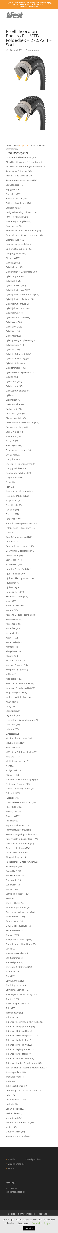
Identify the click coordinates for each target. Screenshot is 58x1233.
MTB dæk (10, 747)
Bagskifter (11, 194)
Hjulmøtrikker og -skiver (17, 578)
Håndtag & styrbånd (16, 569)
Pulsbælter (11, 797)
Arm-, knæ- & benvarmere (19, 180)
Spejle (9, 948)
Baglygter (10, 189)
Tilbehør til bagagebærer (18, 1026)
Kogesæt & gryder (14, 665)
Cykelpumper (12, 345)
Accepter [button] (29, 1228)
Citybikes (10, 258)
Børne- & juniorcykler (16, 221)
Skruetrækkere (13, 930)
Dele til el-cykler (14, 413)
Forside (11, 1159)
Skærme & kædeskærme (18, 912)
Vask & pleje (12, 1113)
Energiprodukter (14, 468)
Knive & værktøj (13, 660)
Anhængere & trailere (16, 171)
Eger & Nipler (12, 431)
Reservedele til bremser (18, 843)
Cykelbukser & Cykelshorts (19, 271)
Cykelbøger (11, 262)
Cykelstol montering (16, 358)
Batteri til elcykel (14, 198)
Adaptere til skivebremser (19, 157)
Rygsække (10, 871)
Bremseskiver (12, 239)
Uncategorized (13, 1099)
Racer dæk (11, 806)
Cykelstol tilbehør (14, 363)
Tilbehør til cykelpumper (18, 1049)
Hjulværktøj (11, 587)
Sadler (9, 889)
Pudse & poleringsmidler (18, 788)
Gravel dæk (11, 559)
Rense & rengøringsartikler (19, 834)
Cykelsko (10, 349)
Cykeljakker (11, 322)
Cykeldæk (10, 281)
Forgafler (10, 509)
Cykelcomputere (14, 276)
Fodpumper (11, 500)
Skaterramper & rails (16, 907)
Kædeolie (10, 633)
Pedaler (9, 774)
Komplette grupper (15, 669)
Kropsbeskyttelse (14, 692)
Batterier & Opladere (16, 203)
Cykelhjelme (12, 312)
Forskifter (10, 518)
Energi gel (11, 454)
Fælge (9, 482)
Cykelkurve (11, 326)
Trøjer (9, 1081)
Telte (8, 1008)
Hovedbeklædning (15, 596)
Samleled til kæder (15, 893)
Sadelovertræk (13, 875)
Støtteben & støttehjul (17, 967)
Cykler (9, 395)
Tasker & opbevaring (16, 1003)
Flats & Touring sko (15, 495)
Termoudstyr (12, 1012)
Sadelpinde (11, 880)
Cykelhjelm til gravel (16, 303)
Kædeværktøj (12, 642)
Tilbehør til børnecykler (17, 1031)
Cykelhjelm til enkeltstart (18, 299)
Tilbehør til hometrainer (18, 1058)
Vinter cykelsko (13, 1131)
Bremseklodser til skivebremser (21, 235)
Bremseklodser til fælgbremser (21, 230)
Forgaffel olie (12, 505)
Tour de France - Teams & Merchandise (25, 1067)
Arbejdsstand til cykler (17, 175)
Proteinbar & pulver (15, 784)
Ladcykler (10, 706)
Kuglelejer (11, 701)
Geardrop (10, 541)
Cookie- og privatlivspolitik (21, 1213)
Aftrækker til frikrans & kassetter (22, 162)
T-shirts (9, 999)
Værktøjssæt (12, 1118)
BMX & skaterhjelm (15, 217)
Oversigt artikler (33, 1159)
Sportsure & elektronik (17, 953)
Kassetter (10, 623)
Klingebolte (11, 651)
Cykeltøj (10, 376)
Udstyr (9, 1095)
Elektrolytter (12, 445)
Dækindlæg (11, 399)
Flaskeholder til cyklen (17, 491)
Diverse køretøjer (14, 418)
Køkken (9, 674)
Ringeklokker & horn (16, 852)
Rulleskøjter (12, 866)
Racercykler (11, 811)
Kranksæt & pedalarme (17, 683)
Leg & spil (10, 715)
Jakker (9, 601)
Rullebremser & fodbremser (20, 861)
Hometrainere (13, 592)
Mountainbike (13, 742)
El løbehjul (11, 436)
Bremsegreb (12, 226)
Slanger (9, 935)
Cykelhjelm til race (15, 308)
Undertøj (10, 1104)
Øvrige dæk (11, 770)
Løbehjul (10, 729)
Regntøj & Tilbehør (15, 825)
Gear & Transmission (16, 537)
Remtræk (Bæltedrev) (16, 829)
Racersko (10, 816)
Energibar (11, 459)
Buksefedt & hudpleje (16, 248)
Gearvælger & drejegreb (18, 550)
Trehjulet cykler (13, 1076)
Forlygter (10, 514)
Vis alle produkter (16, 1163)
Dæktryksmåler (13, 404)
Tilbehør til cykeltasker (17, 1053)
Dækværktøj (11, 409)
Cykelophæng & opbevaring (19, 340)
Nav (8, 765)
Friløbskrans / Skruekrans (18, 527)
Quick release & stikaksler (18, 802)
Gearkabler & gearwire (17, 546)
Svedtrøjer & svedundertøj (19, 994)
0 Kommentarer (34, 50)
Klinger (9, 656)
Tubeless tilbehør (14, 1085)
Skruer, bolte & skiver (16, 925)
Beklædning (12, 207)
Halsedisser (11, 564)
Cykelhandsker (13, 285)
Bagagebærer (12, 184)
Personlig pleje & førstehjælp (20, 779)
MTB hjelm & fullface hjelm (19, 752)
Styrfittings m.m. (14, 985)
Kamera (10, 610)
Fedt (8, 486)
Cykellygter (11, 335)
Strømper (10, 971)
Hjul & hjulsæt (13, 573)
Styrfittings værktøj (15, 989)
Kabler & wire (12, 605)
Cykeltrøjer (11, 381)
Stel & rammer (13, 957)
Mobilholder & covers (16, 738)
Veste (8, 1127)
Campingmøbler (14, 253)
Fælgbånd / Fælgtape (16, 473)
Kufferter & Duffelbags (17, 697)
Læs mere (23, 1223)
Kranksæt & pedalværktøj (18, 688)
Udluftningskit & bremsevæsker (21, 1090)
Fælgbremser (12, 477)
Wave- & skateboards (16, 1136)
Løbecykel (10, 724)
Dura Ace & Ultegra (15, 427)
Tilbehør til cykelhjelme (17, 1040)
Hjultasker (11, 582)
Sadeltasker (11, 884)
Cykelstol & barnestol (16, 354)
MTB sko (10, 756)
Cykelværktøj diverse (16, 390)
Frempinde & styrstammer (19, 523)
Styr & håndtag (13, 980)
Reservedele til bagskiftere (19, 838)
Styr (8, 976)
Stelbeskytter (12, 962)
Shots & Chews (13, 903)
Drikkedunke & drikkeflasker (20, 422)
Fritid (8, 532)
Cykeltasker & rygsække (17, 372)
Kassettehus (12, 619)
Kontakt (11, 1168)
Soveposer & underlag (17, 939)
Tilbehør (10, 1017)
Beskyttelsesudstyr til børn (19, 212)
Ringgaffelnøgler (14, 857)
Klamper (10, 646)
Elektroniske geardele (16, 450)
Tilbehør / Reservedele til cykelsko (23, 1021)
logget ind (24, 145)
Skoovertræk (12, 921)
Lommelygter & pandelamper (20, 720)
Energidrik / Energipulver (18, 463)
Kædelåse (10, 628)
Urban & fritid (13, 1108)
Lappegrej (11, 710)
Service (9, 898)
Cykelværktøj (12, 386)
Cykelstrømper (13, 367)
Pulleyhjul (11, 793)
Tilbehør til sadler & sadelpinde (21, 1063)
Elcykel (9, 441)
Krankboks (11, 678)
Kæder (9, 637)
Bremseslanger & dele (17, 244)
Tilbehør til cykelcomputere (19, 1035)
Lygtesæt (10, 733)
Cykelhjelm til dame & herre (20, 294)
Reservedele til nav (15, 848)
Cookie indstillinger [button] (41, 1223)
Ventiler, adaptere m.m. (17, 1122)
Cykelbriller (11, 267)
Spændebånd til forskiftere (19, 944)
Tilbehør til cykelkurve (17, 1044)
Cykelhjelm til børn (15, 290)
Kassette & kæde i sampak (19, 614)
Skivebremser (12, 916)
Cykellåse (10, 331)
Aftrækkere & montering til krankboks (24, 166)
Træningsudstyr (14, 1072)
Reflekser (10, 820)
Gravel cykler (12, 555)
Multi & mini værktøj (16, 761)
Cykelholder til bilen (16, 317)
